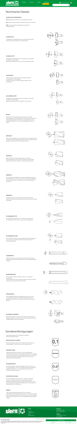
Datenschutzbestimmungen (40, 418)
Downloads (46, 2)
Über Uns (31, 2)
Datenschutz (31, 415)
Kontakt (38, 2)
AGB (29, 414)
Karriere (30, 411)
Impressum (31, 412)
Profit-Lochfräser (46, 3)
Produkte (24, 2)
